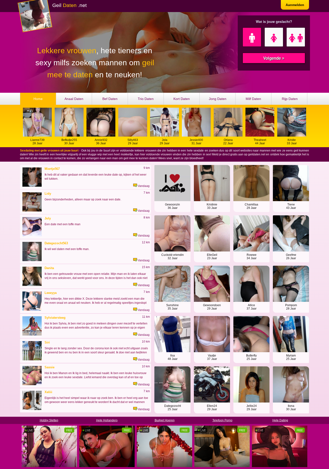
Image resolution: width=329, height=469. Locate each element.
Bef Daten (110, 99)
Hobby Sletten (49, 420)
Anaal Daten (74, 99)
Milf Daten (253, 99)
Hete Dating (280, 420)
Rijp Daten (290, 99)
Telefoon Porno (222, 420)
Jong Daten (217, 99)
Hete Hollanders (107, 420)
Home (38, 99)
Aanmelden (295, 5)
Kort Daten (181, 99)
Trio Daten (146, 99)
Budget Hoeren (165, 420)
